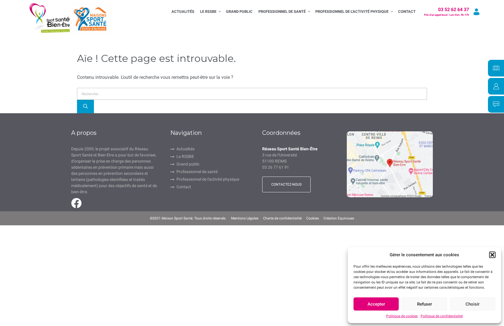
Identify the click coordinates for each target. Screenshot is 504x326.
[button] (492, 255)
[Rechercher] (85, 106)
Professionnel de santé (282, 11)
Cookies (312, 218)
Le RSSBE (208, 11)
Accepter (376, 304)
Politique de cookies (402, 316)
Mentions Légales (244, 218)
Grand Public (239, 11)
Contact (407, 11)
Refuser (424, 304)
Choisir (473, 304)
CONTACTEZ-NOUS (286, 184)
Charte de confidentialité (282, 218)
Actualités (183, 11)
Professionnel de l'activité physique (207, 179)
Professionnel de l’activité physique (351, 11)
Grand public (188, 164)
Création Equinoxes (338, 218)
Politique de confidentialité (442, 316)
